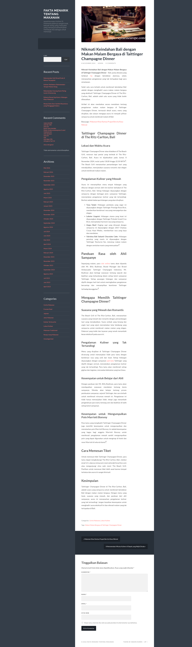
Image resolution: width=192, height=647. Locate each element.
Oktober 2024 (48, 219)
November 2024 (49, 214)
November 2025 (49, 181)
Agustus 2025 (48, 189)
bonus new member (50, 128)
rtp (91, 76)
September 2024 (49, 223)
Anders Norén (136, 642)
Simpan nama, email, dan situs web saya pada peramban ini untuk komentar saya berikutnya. (110, 623)
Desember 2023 (49, 257)
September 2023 (49, 270)
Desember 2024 (49, 210)
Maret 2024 (48, 248)
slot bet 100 (48, 125)
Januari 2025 (48, 206)
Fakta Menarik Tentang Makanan (56, 14)
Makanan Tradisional (50, 330)
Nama (84, 594)
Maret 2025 (48, 198)
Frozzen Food (48, 309)
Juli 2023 (47, 278)
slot (45, 137)
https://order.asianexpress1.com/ (55, 130)
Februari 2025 (48, 202)
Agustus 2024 (48, 227)
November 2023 (49, 261)
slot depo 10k (48, 139)
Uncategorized (48, 339)
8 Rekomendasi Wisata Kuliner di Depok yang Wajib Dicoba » (126, 546)
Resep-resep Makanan (51, 335)
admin (100, 63)
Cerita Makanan (49, 305)
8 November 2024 (88, 63)
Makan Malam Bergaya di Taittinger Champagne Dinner (103, 525)
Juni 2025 (47, 193)
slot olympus (48, 134)
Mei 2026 (47, 168)
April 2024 (47, 244)
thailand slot (48, 132)
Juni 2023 (47, 282)
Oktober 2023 (48, 265)
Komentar (85, 572)
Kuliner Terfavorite (50, 322)
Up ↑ (146, 642)
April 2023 (47, 286)
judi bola (110, 361)
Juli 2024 (47, 231)
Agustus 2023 (48, 274)
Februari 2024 (48, 253)
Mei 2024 (47, 240)
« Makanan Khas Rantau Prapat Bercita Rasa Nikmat (100, 539)
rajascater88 (48, 123)
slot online (105, 263)
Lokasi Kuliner (48, 326)
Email (84, 604)
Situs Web (85, 613)
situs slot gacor (49, 145)
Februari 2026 (48, 172)
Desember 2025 (49, 176)
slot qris (46, 126)
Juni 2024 (47, 236)
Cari (45, 55)
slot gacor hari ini (49, 141)
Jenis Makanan (49, 318)
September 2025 (49, 185)
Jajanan (46, 313)
